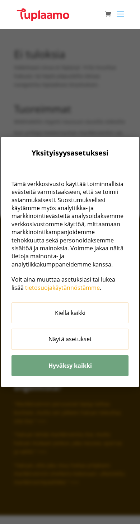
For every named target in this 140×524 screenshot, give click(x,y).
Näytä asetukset (70, 339)
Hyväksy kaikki (70, 366)
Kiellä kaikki (70, 313)
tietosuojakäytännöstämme (62, 288)
